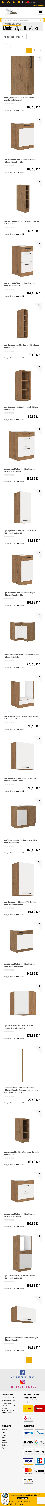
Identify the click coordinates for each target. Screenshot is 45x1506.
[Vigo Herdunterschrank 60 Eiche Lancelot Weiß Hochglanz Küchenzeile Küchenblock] (22, 694)
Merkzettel (4, 1443)
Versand (4, 1437)
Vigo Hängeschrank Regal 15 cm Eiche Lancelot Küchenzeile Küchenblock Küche (21, 346)
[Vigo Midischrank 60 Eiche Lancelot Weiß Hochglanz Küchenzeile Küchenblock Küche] (22, 1253)
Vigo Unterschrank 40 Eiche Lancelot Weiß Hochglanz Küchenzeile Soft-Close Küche (19, 284)
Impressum (20, 1504)
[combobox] (23, 20)
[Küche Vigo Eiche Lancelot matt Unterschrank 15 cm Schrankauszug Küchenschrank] (22, 75)
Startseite (4, 1430)
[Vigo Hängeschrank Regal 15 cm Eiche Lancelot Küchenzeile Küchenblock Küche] (22, 323)
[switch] (5, 1502)
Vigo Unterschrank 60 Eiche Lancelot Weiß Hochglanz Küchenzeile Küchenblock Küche (19, 160)
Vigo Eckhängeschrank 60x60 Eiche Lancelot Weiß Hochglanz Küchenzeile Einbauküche (18, 1026)
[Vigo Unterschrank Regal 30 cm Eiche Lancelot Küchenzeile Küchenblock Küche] (22, 1129)
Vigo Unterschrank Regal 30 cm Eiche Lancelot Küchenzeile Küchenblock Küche (21, 1153)
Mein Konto (5, 1445)
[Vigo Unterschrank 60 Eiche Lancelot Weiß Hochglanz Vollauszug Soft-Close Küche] (22, 446)
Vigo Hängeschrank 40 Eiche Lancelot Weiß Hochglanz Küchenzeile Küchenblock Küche (20, 903)
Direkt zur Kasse (38, 5)
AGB (18, 1501)
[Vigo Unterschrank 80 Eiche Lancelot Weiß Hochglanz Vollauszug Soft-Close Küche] (22, 1191)
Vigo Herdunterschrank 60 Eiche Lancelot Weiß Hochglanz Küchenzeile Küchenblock (21, 717)
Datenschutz (27, 1501)
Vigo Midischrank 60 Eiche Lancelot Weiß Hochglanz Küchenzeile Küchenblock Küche (19, 1276)
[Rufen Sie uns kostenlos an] (3, 2)
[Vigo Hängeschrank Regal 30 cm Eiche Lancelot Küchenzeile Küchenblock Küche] (22, 384)
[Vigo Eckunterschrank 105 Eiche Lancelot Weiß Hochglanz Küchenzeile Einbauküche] (22, 818)
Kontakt (4, 1435)
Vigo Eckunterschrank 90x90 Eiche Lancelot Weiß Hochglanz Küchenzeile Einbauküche (21, 655)
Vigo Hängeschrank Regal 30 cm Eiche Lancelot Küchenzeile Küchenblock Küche (21, 408)
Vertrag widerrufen (22, 1498)
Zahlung (4, 1440)
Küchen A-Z (36, 1495)
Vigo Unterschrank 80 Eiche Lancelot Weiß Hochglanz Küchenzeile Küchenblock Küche (19, 965)
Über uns (4, 1432)
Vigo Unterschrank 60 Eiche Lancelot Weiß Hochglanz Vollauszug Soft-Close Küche (19, 470)
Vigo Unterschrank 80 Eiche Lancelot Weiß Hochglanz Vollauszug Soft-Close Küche (19, 1215)
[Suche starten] (41, 20)
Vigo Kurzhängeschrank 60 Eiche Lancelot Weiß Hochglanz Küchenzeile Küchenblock (21, 1338)
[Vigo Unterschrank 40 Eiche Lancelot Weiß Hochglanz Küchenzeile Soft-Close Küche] (22, 261)
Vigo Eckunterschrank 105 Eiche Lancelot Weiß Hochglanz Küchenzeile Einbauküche (21, 841)
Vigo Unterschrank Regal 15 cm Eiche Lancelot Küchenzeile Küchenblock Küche (21, 222)
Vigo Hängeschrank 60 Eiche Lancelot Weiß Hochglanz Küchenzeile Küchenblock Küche (20, 779)
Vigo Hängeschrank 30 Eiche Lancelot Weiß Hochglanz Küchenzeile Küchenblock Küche (20, 531)
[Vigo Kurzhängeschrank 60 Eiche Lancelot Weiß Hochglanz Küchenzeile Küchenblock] (22, 1315)
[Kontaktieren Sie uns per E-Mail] (9, 2)
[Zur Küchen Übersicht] (11, 12)
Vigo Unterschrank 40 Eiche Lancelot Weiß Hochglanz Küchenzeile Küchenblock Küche (19, 593)
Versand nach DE (20, 110)
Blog (3, 1448)
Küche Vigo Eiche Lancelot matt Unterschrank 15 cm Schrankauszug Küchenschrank (19, 98)
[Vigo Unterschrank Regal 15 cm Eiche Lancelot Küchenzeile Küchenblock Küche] (22, 199)
